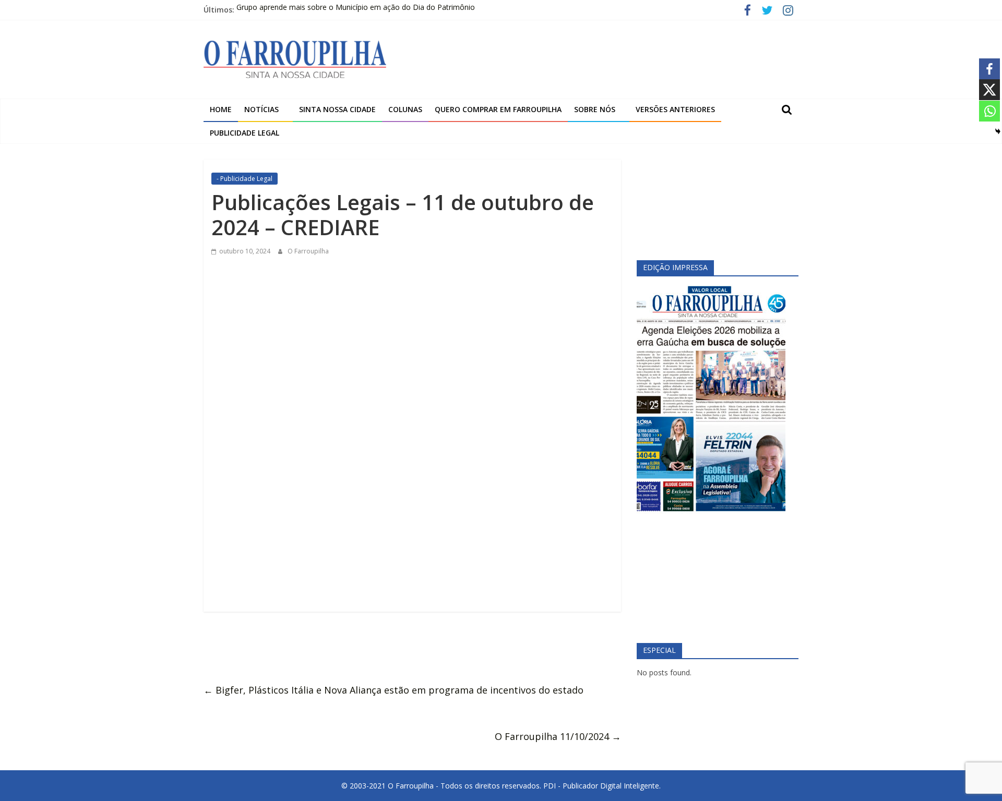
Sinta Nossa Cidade (337, 109)
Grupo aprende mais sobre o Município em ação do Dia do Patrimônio (355, 10)
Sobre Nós (594, 109)
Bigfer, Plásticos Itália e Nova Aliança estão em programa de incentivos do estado (393, 690)
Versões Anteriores (675, 109)
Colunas (405, 109)
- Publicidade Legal (244, 178)
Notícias (261, 109)
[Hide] (998, 131)
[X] (989, 89)
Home (221, 109)
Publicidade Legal (244, 133)
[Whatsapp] (989, 111)
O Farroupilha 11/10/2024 (558, 736)
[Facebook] (989, 68)
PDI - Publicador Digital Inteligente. (602, 786)
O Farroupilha (308, 251)
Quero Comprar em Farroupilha (498, 109)
